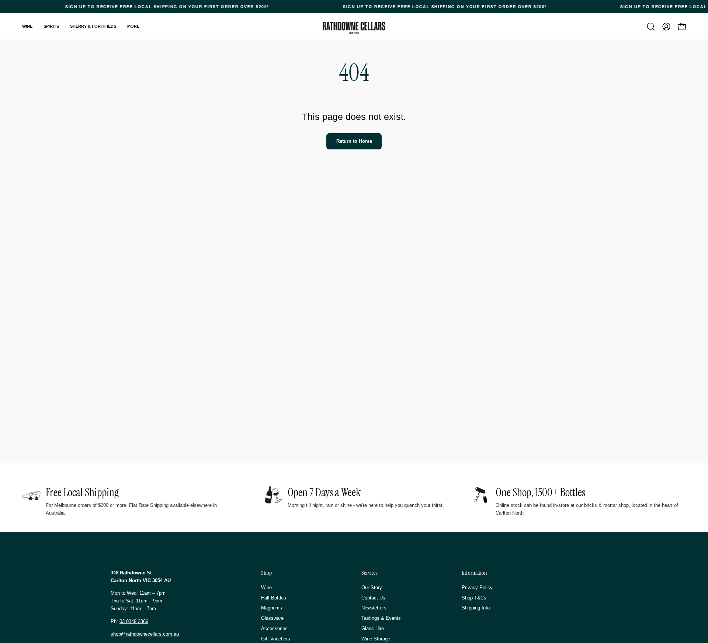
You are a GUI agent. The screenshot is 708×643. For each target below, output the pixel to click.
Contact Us (373, 597)
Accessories (274, 628)
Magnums (271, 608)
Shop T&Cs (474, 597)
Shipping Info (476, 608)
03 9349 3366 (133, 621)
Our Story (371, 587)
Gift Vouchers (275, 638)
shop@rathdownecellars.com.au (145, 634)
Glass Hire (372, 628)
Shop (266, 573)
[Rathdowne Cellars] (354, 28)
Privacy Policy (477, 587)
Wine (266, 587)
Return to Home (354, 141)
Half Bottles (273, 597)
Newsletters (373, 608)
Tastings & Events (381, 618)
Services (369, 573)
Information (474, 573)
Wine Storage (375, 638)
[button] (651, 26)
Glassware (272, 618)
